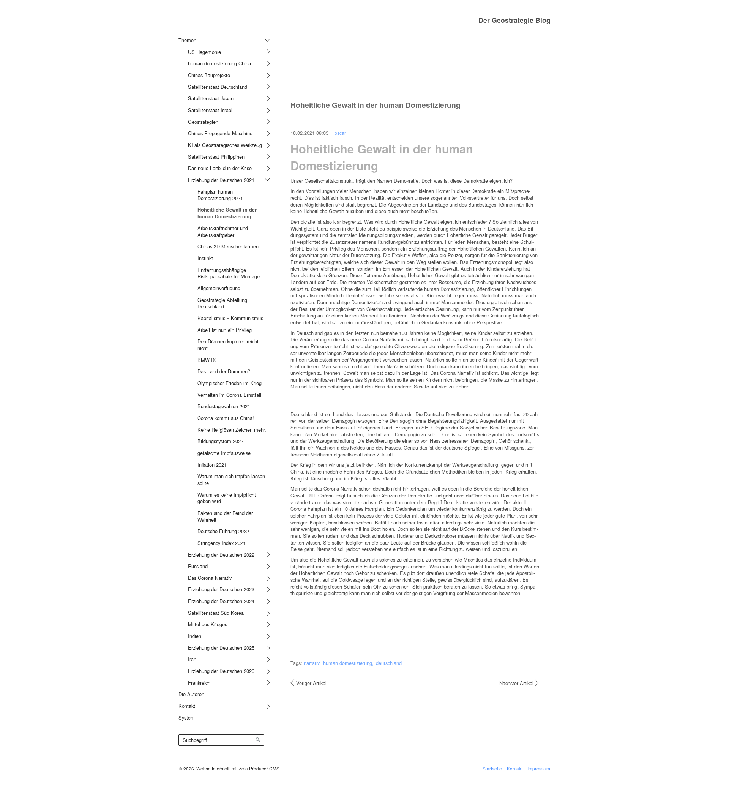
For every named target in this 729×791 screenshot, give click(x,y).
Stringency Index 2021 (221, 542)
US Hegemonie (204, 51)
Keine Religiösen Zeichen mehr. (231, 429)
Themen (187, 40)
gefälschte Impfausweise (224, 452)
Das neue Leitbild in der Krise (220, 168)
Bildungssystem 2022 (220, 441)
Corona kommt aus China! (225, 418)
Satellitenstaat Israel (210, 110)
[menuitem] (223, 361)
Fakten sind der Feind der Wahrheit (225, 516)
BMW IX (206, 359)
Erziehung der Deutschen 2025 (221, 647)
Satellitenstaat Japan (211, 98)
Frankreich (199, 682)
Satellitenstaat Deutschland (217, 86)
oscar (340, 132)
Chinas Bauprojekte (209, 75)
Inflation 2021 (212, 464)
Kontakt (186, 705)
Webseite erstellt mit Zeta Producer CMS (237, 768)
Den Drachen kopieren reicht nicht (228, 345)
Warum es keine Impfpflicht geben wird (226, 498)
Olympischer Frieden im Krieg (229, 383)
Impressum (538, 768)
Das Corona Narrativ (210, 577)
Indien (194, 635)
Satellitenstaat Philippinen (216, 156)
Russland (198, 566)
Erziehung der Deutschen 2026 (221, 670)
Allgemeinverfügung (218, 288)
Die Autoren (191, 694)
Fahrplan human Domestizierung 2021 (220, 195)
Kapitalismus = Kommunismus (230, 318)
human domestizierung (347, 662)
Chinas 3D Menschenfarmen (228, 246)
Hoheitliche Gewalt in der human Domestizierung (227, 213)
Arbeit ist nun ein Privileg (224, 329)
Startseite (492, 768)
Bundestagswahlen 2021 (223, 406)
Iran (192, 659)
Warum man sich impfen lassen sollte (231, 479)
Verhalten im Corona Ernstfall (229, 394)
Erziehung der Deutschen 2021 (221, 179)
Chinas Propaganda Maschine (220, 133)
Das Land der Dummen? (223, 371)
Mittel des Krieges (207, 624)
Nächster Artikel (516, 683)
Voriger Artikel (311, 683)
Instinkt (205, 258)
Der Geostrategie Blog (514, 20)
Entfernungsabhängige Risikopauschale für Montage (228, 273)
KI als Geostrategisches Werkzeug (225, 144)
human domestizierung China (219, 63)
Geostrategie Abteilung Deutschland (222, 303)
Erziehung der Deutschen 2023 (221, 589)
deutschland (389, 662)
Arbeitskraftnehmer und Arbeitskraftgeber (222, 231)
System (186, 717)
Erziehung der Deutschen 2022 (221, 554)
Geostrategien (203, 121)
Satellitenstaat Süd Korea (216, 612)
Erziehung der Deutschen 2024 (221, 601)
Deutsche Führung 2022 (223, 531)
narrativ (311, 662)
